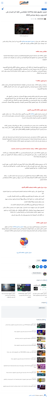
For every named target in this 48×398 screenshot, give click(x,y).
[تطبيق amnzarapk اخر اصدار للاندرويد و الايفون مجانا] (41, 346)
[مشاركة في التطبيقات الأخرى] (29, 266)
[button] (41, 266)
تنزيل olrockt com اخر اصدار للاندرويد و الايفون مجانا (25, 331)
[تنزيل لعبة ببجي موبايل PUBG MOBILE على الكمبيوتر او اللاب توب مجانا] (41, 353)
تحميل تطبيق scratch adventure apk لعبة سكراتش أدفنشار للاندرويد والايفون (19, 386)
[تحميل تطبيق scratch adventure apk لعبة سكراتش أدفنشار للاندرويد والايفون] (41, 387)
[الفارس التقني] (23, 3)
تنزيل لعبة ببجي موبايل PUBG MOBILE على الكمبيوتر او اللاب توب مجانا (21, 352)
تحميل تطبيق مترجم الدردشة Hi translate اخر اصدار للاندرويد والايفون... (8, 295)
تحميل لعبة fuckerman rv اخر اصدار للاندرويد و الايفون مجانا (23, 359)
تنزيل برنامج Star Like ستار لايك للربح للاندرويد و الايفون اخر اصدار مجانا (21, 372)
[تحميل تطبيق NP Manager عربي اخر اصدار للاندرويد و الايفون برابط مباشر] (41, 325)
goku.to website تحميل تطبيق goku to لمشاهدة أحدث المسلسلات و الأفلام (20, 379)
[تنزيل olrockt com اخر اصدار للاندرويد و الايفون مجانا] (41, 332)
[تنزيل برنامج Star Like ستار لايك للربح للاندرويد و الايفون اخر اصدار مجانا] (41, 373)
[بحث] (2, 3)
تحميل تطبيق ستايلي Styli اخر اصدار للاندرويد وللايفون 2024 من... (40, 295)
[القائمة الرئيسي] (46, 3)
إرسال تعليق (41, 307)
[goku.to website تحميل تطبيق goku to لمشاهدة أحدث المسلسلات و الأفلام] (41, 380)
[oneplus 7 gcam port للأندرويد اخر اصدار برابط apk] (41, 339)
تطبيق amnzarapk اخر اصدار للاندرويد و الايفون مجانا (25, 345)
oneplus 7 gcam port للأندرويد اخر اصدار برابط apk (25, 338)
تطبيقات (44, 9)
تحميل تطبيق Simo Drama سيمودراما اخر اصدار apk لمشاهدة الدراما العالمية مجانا (20, 366)
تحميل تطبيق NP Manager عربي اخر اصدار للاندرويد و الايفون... (24, 295)
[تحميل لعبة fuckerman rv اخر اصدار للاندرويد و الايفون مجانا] (41, 359)
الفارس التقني (32, 395)
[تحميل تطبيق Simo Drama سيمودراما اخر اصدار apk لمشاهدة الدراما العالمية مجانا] (41, 366)
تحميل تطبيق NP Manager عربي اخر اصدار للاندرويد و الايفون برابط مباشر (21, 324)
